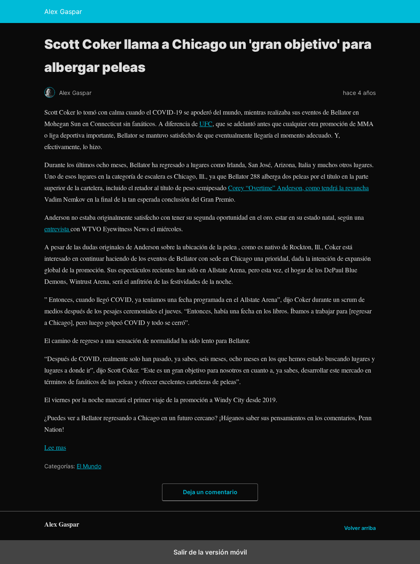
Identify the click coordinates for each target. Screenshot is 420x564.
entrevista (57, 228)
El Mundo (89, 466)
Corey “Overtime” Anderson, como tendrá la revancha (298, 187)
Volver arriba (360, 528)
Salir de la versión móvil (210, 552)
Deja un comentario (210, 491)
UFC (205, 123)
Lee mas (55, 447)
